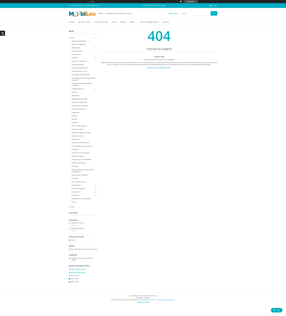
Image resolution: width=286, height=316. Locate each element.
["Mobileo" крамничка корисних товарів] (82, 16)
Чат (278, 310)
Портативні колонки (79, 182)
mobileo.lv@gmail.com (78, 272)
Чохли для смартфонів (79, 68)
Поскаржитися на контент (147, 300)
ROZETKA (75, 58)
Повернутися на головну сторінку (159, 67)
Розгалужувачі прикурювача (82, 146)
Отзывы (72, 207)
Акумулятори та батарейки (81, 159)
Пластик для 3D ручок (79, 126)
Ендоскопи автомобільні (80, 143)
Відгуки (123, 22)
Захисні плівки (77, 51)
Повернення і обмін (101, 22)
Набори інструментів (79, 102)
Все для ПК (75, 195)
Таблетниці (76, 139)
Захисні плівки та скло (79, 71)
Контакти (165, 22)
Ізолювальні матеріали (80, 106)
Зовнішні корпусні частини (81, 133)
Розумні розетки (77, 129)
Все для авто (76, 192)
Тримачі (74, 92)
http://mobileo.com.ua (78, 269)
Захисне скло (76, 54)
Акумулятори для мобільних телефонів (81, 84)
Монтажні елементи (79, 109)
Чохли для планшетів (79, 61)
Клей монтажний (78, 64)
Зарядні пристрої (78, 89)
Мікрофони (75, 96)
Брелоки (75, 116)
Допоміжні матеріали (79, 41)
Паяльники (75, 112)
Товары (71, 38)
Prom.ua (154, 296)
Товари (131, 22)
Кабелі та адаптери (79, 163)
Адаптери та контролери (81, 153)
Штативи (75, 166)
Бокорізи (75, 178)
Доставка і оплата (84, 22)
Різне (73, 202)
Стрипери (75, 149)
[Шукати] (214, 13)
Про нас (114, 22)
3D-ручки (75, 122)
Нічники (74, 119)
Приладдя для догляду (79, 99)
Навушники (76, 48)
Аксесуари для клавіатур (80, 75)
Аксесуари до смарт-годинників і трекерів (83, 79)
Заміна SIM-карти (78, 156)
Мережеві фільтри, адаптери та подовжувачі (83, 171)
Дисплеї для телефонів (80, 175)
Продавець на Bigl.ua (143, 298)
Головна (72, 22)
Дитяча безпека (77, 136)
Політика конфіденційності (149, 22)
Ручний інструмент (78, 188)
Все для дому (76, 185)
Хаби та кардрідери (79, 44)
